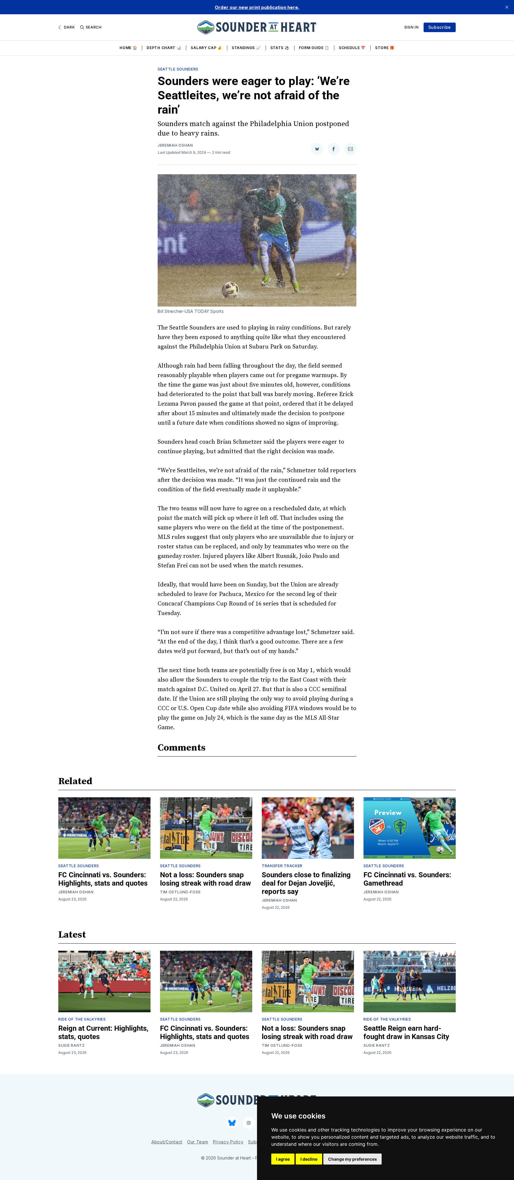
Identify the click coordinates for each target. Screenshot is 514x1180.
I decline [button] (308, 1159)
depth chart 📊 (164, 47)
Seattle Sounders (178, 69)
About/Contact (166, 1141)
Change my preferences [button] (352, 1159)
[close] (507, 7)
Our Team (197, 1141)
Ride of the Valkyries (82, 1019)
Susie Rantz (71, 1045)
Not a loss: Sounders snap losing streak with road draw (205, 879)
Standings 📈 (246, 47)
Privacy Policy (228, 1141)
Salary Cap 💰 (206, 47)
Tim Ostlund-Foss (180, 892)
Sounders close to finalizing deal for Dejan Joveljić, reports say (306, 883)
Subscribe (439, 27)
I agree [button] (283, 1159)
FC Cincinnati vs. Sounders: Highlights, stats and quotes (103, 879)
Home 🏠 (128, 47)
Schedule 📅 (352, 47)
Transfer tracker (282, 866)
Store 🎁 (384, 47)
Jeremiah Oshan (175, 145)
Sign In (411, 27)
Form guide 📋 (314, 47)
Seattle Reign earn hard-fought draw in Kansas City (406, 1032)
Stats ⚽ (279, 47)
